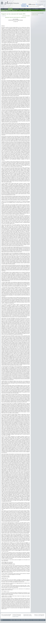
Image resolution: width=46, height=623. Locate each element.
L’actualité (41, 8)
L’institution (5, 8)
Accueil (2, 8)
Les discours (20, 10)
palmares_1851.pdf (35, 14)
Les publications (25, 10)
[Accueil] (10, 2)
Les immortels (10, 8)
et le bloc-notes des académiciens (39, 615)
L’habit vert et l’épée (15, 10)
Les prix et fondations (28, 8)
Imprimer (43, 1)
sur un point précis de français (6, 615)
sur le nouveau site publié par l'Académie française (16, 615)
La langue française (16, 8)
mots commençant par (40, 4)
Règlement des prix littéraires (27, 615)
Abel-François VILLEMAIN (26, 15)
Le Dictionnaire (22, 8)
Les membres (3, 10)
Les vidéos (29, 10)
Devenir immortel (8, 10)
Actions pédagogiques (35, 8)
